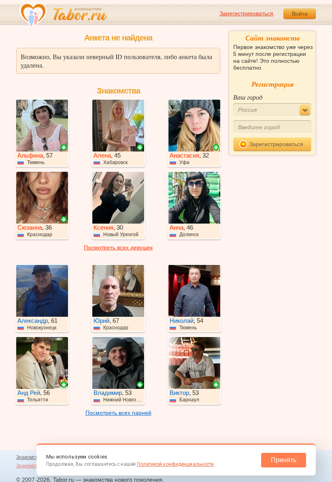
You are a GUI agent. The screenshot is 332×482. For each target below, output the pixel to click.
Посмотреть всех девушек (118, 247)
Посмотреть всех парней (118, 412)
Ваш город (247, 97)
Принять (283, 459)
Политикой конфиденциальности (175, 464)
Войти (300, 14)
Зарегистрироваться (246, 13)
